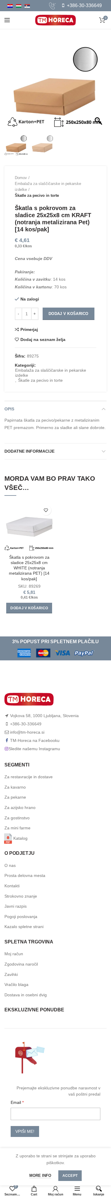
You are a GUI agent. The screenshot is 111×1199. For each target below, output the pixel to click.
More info (40, 1175)
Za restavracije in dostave (28, 776)
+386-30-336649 (84, 5)
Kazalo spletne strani (24, 926)
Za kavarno (15, 787)
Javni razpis (15, 906)
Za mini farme (17, 828)
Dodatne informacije (29, 451)
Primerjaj (29, 329)
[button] (99, 84)
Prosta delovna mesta (24, 875)
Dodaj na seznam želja (42, 339)
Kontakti (12, 885)
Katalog (20, 838)
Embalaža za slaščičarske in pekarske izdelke (48, 186)
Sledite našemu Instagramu (34, 748)
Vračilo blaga (16, 984)
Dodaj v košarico (69, 313)
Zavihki (11, 974)
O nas (10, 865)
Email (16, 1102)
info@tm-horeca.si (27, 732)
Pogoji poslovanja (20, 916)
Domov (21, 178)
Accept (70, 1176)
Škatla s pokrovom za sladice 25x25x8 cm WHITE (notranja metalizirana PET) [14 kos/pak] (29, 568)
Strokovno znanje (20, 896)
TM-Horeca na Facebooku (34, 740)
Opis (9, 409)
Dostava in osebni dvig (25, 994)
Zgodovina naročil (21, 964)
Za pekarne (15, 797)
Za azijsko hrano (20, 807)
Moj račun (13, 953)
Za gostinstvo (17, 817)
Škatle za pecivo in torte (37, 195)
